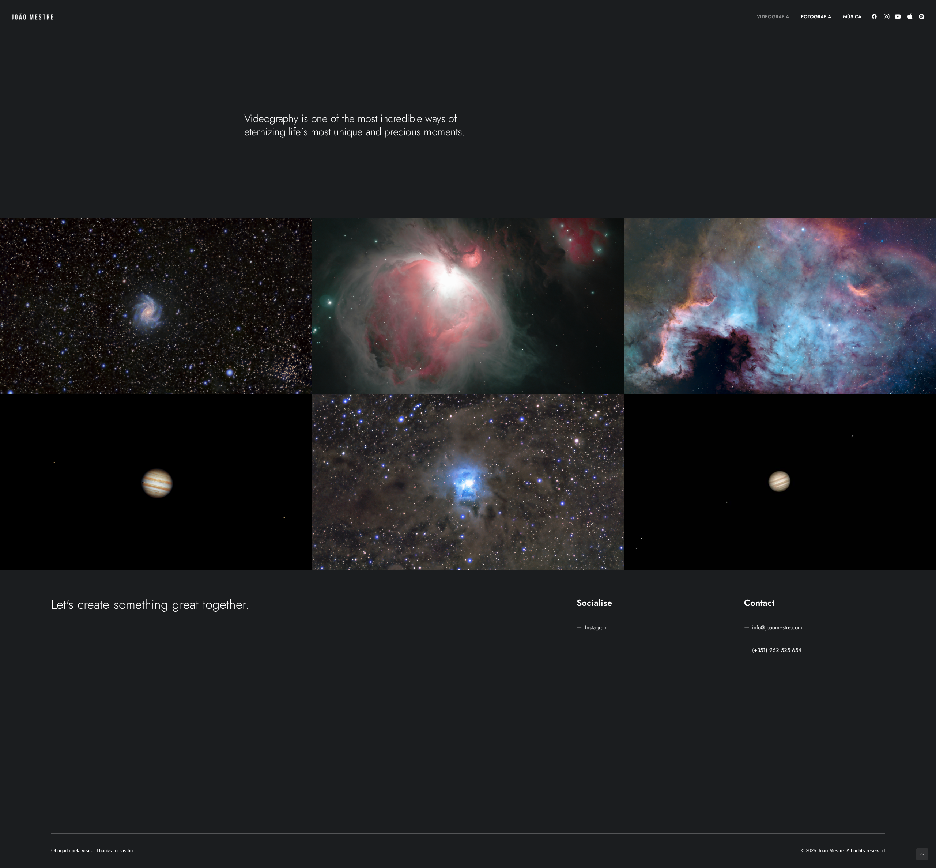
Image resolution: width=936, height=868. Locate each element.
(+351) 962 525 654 (776, 650)
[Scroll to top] (922, 853)
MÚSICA (852, 16)
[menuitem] (773, 16)
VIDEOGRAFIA (773, 16)
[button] (875, 16)
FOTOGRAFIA (816, 16)
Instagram (596, 627)
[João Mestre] (32, 16)
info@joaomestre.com (777, 627)
